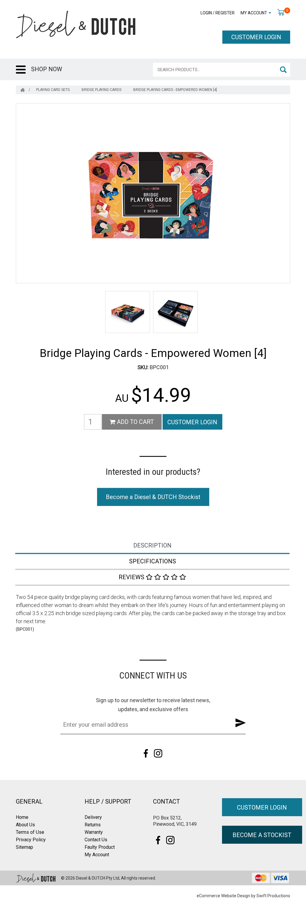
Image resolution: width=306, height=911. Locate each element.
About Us (25, 825)
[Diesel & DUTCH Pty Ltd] (75, 24)
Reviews (132, 577)
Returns (93, 825)
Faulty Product (100, 847)
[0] (280, 12)
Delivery (93, 817)
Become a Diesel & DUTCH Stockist (153, 497)
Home (22, 817)
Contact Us (96, 839)
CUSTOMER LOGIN (256, 37)
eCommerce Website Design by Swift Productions (243, 895)
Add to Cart (134, 421)
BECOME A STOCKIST (261, 835)
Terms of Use (30, 832)
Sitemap (24, 847)
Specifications (152, 561)
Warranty (94, 832)
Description (152, 545)
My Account (254, 12)
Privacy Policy (31, 839)
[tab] (153, 546)
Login (206, 12)
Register (225, 12)
